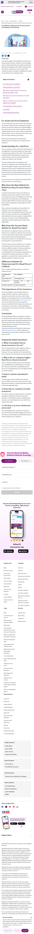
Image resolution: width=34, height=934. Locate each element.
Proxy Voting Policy (8, 656)
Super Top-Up (9, 751)
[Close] (31, 917)
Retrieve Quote (22, 621)
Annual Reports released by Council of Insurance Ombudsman (10, 630)
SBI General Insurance (11, 330)
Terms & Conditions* (15, 488)
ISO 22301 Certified (23, 593)
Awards (20, 584)
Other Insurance (9, 782)
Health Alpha (8, 746)
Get (31, 2)
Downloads (21, 618)
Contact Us (6, 699)
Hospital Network (8, 707)
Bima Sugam (7, 625)
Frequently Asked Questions (11, 112)
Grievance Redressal (9, 731)
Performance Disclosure (24, 576)
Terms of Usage (8, 581)
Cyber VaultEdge (10, 791)
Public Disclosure (22, 573)
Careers (20, 587)
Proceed (17, 492)
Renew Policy (21, 615)
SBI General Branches (9, 710)
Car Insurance (9, 764)
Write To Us (6, 701)
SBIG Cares (6, 586)
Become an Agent (8, 570)
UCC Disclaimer (8, 584)
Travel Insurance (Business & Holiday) (15, 776)
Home (2, 21)
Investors (20, 570)
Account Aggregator (9, 733)
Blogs (5, 568)
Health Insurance (10, 742)
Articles (20, 21)
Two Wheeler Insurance (11, 767)
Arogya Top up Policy (11, 754)
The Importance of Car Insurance (12, 106)
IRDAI (5, 613)
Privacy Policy (7, 578)
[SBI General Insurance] (17, 12)
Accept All (25, 930)
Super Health (8, 749)
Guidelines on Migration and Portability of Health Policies (10, 684)
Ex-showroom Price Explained (11, 84)
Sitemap (6, 725)
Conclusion (6, 109)
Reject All (17, 930)
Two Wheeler (25, 461)
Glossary (6, 594)
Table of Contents (9, 79)
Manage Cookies (7, 930)
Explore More (6, 835)
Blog (7, 21)
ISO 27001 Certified (23, 590)
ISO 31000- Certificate (23, 605)
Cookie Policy (5, 926)
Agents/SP (6, 713)
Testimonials (21, 582)
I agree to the (12, 488)
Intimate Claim (21, 613)
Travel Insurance (9, 773)
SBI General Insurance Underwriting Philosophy (9, 651)
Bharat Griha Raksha (11, 789)
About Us (20, 568)
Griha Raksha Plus (10, 786)
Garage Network (8, 704)
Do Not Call (6, 728)
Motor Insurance (13, 21)
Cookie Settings (8, 597)
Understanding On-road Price (11, 87)
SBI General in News (23, 579)
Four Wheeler (9, 461)
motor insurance (24, 300)
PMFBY (7, 794)
